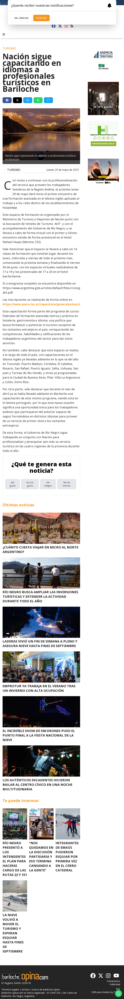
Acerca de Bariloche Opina (46, 989)
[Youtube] (116, 975)
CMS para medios (100, 992)
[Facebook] (54, 26)
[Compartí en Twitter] (17, 100)
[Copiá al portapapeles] (48, 100)
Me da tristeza (66, 484)
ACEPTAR (41, 17)
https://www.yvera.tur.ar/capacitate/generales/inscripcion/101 (48, 304)
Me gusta (13, 484)
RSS (118, 988)
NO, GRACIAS (21, 17)
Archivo (26, 989)
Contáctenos (113, 981)
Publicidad (115, 984)
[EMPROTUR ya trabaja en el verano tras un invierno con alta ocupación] (41, 667)
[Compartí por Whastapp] (38, 100)
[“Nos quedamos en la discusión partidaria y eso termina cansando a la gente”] (41, 823)
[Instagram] (66, 26)
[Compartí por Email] (27, 100)
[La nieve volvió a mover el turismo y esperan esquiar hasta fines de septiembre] (15, 895)
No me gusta (30, 484)
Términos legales (10, 989)
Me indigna (48, 484)
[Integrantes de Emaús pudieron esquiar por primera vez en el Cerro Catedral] (68, 823)
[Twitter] (60, 26)
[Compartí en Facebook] (7, 100)
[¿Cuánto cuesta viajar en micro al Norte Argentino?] (41, 528)
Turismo (12, 170)
